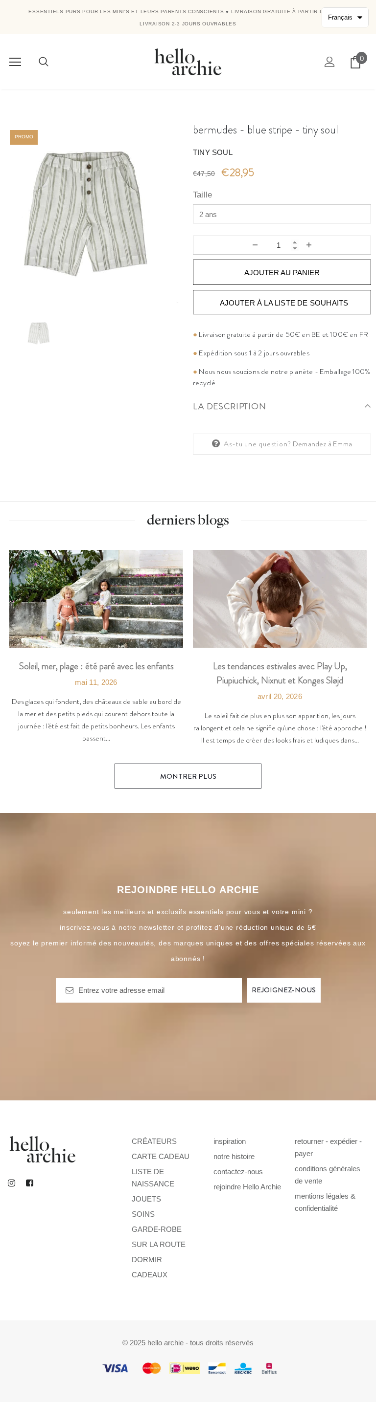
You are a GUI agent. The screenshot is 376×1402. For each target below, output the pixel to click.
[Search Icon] (43, 62)
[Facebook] (29, 1183)
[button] (345, 17)
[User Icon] (330, 62)
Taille (202, 194)
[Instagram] (11, 1183)
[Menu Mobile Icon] (15, 62)
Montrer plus (188, 776)
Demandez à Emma (322, 443)
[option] (94, 214)
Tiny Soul (213, 152)
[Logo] (188, 61)
